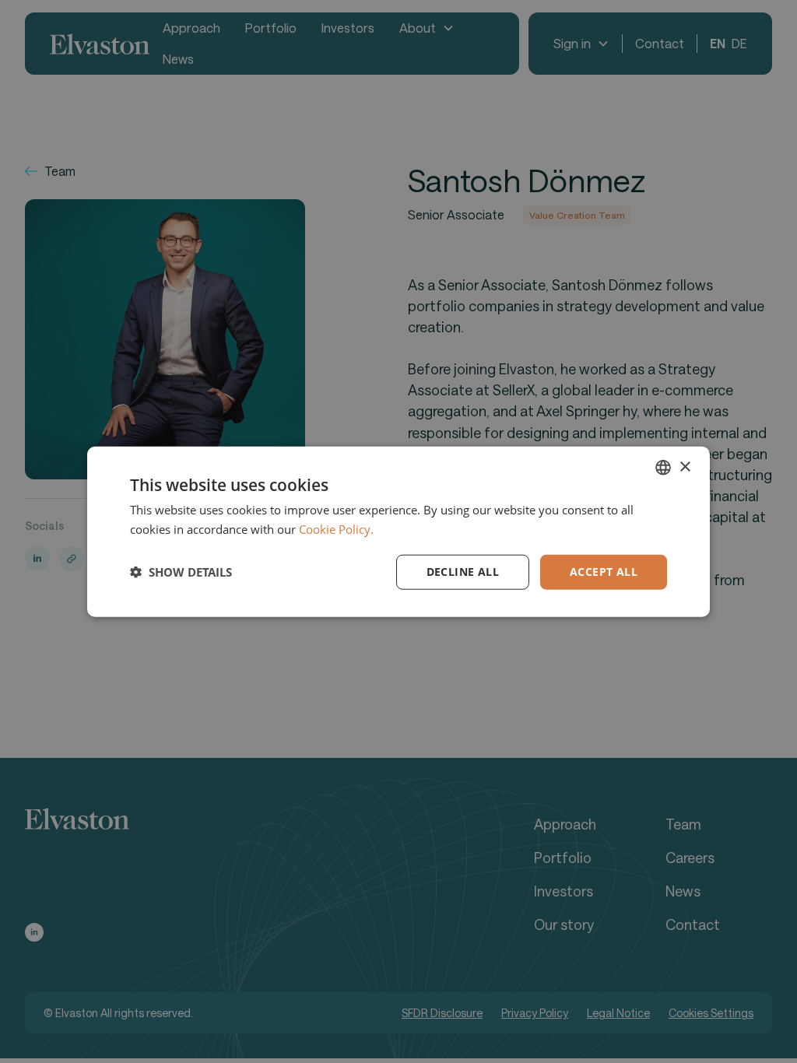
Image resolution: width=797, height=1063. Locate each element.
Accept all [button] (603, 571)
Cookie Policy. (336, 529)
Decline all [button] (463, 571)
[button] (181, 572)
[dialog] (398, 531)
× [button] (684, 466)
